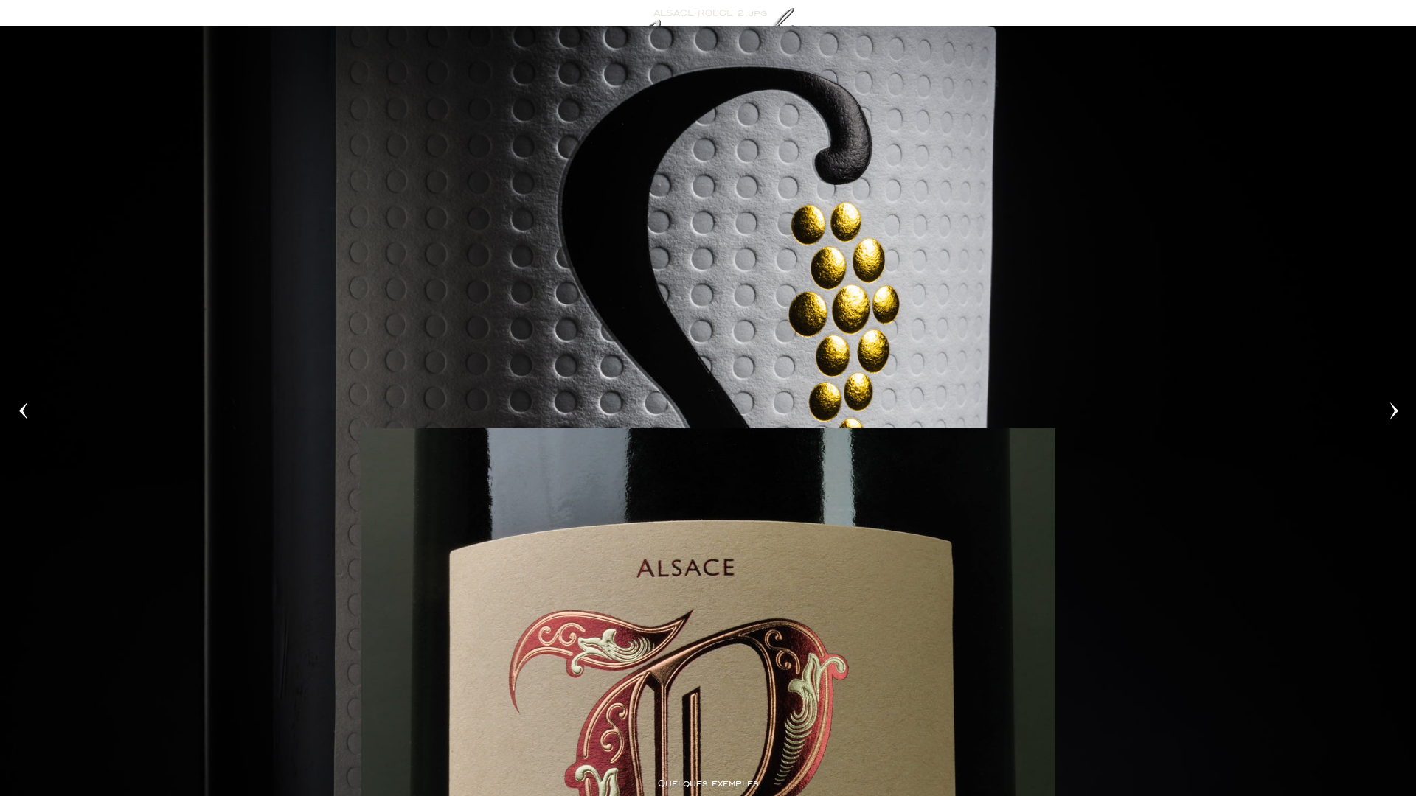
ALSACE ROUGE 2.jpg (710, 13)
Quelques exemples (708, 783)
